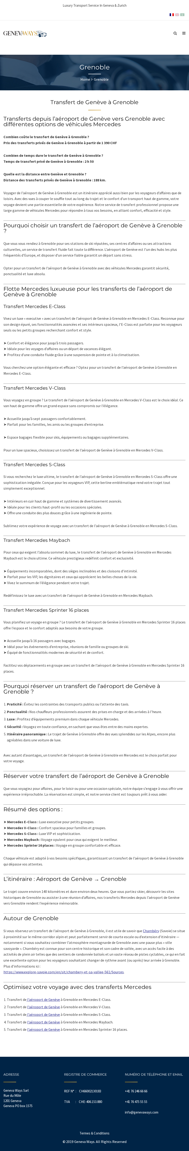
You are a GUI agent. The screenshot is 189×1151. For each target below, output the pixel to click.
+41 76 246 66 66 (136, 1091)
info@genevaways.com (141, 1112)
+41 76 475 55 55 (136, 1102)
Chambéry (151, 930)
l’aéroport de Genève (43, 999)
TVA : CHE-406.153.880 (83, 1102)
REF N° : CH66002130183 (82, 1091)
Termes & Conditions (94, 1133)
